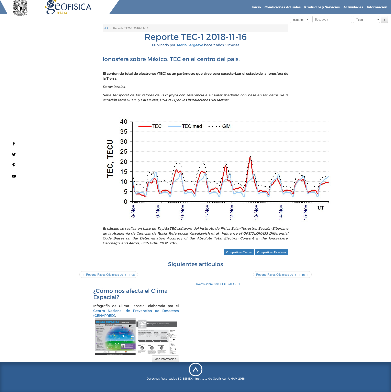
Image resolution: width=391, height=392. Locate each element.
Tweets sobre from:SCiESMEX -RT (218, 284)
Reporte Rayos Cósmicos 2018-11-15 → (282, 274)
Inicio (256, 7)
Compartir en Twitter (239, 252)
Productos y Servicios (322, 7)
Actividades (353, 7)
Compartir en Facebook (271, 252)
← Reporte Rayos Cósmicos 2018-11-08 (108, 274)
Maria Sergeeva (190, 45)
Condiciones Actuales (283, 7)
